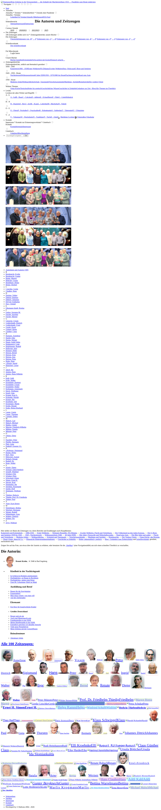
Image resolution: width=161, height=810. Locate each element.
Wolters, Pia (10, 518)
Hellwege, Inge (11, 349)
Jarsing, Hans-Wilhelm (14, 374)
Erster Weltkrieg (34, 69)
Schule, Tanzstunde (41, 82)
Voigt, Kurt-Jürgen (13, 504)
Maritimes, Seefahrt (71, 82)
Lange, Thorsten (12, 414)
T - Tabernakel (67, 110)
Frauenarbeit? (15, 593)
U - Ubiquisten (78, 110)
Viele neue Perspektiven (19, 627)
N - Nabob (62, 104)
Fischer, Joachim (12, 315)
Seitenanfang (10, 796)
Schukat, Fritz (11, 474)
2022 (34, 30)
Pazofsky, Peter (11, 440)
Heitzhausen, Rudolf (13, 346)
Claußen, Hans (11, 291)
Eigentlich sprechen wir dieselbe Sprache (25, 625)
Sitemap (13, 24)
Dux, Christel (11, 304)
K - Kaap (34, 104)
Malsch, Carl (10, 421)
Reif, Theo (10, 455)
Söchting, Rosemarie (13, 487)
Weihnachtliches (28, 82)
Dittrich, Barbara (12, 298)
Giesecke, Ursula (12, 321)
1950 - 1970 (49, 75)
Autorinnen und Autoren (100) (17, 270)
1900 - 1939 (23, 69)
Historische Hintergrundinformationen (40, 539)
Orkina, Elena (11, 436)
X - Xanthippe (38, 117)
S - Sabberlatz (57, 110)
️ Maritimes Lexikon (67, 117)
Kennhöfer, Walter (12, 387)
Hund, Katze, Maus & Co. (13, 539)
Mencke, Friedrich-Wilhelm (16, 427)
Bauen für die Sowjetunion (20, 591)
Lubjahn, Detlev (12, 417)
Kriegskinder (27, 60)
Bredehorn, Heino (12, 283)
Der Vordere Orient (129, 537)
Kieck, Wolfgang (12, 391)
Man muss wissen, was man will (22, 596)
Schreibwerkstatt (12, 43)
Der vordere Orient (96, 82)
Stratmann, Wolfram (13, 491)
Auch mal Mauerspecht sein (20, 618)
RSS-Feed (46, 17)
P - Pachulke (22, 110)
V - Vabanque (15, 117)
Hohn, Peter (10, 361)
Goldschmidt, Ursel (13, 325)
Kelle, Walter (10, 380)
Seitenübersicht (11, 22)
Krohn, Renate (11, 406)
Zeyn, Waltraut (11, 523)
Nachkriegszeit (15, 75)
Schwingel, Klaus (12, 478)
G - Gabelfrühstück (66, 97)
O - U (8, 108)
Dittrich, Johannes (12, 300)
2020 (21, 30)
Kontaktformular (16, 127)
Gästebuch (10, 131)
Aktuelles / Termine (13, 15)
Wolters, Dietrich (12, 516)
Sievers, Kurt (10, 482)
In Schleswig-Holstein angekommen (23, 576)
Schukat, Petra (11, 476)
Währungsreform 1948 (53, 535)
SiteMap (9, 798)
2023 (37, 30)
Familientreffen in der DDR (20, 620)
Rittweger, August (12, 457)
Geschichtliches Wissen (50, 88)
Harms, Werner (11, 340)
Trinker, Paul (10, 499)
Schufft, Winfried (12, 472)
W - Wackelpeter (27, 117)
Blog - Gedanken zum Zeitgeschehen (119, 539)
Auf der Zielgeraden (17, 598)
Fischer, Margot (11, 317)
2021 (25, 30)
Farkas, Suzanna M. (13, 312)
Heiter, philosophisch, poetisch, (90, 539)
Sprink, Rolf (10, 489)
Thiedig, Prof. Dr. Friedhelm (16, 497)
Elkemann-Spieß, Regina (15, 308)
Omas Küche (15, 88)
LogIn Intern (15, 53)
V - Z (8, 115)
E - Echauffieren (46, 97)
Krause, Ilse (10, 400)
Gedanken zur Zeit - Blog (86, 88)
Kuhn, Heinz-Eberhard (14, 408)
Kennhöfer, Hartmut (13, 383)
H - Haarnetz (15, 104)
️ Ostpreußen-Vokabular (85, 117)
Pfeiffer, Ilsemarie (12, 442)
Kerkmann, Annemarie (14, 389)
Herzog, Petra (11, 359)
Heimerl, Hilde (11, 351)
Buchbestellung (24, 133)
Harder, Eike (10, 338)
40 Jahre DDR (39, 75)
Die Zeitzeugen (11, 32)
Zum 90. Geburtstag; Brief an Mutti (23, 582)
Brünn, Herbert (11, 285)
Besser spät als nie (17, 616)
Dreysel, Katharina (13, 302)
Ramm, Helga (11, 453)
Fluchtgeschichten (72, 75)
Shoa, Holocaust (69, 69)
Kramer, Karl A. (12, 395)
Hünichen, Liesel (12, 366)
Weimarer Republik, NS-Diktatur (64, 533)
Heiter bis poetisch (34, 88)
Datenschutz (29, 24)
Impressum (20, 24)
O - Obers (14, 110)
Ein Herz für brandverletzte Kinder (23, 607)
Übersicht (14, 39)
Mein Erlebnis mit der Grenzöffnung (23, 629)
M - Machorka (53, 104)
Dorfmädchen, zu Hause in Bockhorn (24, 578)
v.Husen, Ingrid (11, 363)
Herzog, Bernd (11, 353)
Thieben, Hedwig (12, 495)
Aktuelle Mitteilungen (34, 17)
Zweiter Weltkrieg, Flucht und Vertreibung (96, 533)
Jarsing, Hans (11, 372)
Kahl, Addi (10, 378)
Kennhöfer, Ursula (12, 385)
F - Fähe (55, 97)
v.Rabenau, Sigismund (14, 451)
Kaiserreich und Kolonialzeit (11, 533)
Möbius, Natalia (12, 429)
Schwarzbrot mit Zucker (41, 60)
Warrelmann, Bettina (13, 508)
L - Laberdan (43, 104)
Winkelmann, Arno (13, 514)
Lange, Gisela (11, 412)
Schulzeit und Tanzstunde (56, 537)
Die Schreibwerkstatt (18, 46)
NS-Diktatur (44, 69)
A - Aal (13, 97)
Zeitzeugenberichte (13, 62)
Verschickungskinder (56, 82)
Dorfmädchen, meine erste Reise (22, 580)
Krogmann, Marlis (12, 404)
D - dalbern (36, 97)
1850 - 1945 (10, 67)
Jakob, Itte (9, 370)
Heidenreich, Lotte (13, 344)
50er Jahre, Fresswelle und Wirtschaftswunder (96, 535)
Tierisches (24, 88)
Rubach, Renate (12, 459)
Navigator (7, 4)
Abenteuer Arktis (16, 638)
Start (7, 8)
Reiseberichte (84, 82)
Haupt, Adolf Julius (13, 342)
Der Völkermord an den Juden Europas (129, 533)
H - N (8, 102)
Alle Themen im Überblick (106, 88)
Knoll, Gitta (10, 393)
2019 (12, 30)
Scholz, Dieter (11, 467)
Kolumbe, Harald (12, 397)
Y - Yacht (47, 117)
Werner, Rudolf (11, 512)
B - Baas (19, 97)
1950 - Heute (10, 80)
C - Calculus (27, 97)
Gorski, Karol (11, 327)
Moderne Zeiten (16, 82)
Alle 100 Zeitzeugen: (17, 644)
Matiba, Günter (11, 425)
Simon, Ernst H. (12, 480)
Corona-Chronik (12, 28)
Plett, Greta (10, 444)
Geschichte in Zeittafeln (67, 88)
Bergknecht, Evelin (13, 274)
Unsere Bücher (11, 58)
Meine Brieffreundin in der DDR (22, 622)
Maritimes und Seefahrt (96, 537)
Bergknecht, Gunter (13, 276)
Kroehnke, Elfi (11, 402)
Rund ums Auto (85, 75)
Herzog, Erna (11, 355)
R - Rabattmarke (45, 110)
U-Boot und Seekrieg (83, 69)
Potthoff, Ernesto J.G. (14, 446)
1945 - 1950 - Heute (13, 73)
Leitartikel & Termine (18, 17)
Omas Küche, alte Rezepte (149, 537)
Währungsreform (27, 75)
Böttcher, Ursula (12, 281)
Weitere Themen (12, 86)
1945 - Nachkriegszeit (33, 535)
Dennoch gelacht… (57, 60)
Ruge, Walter (10, 463)
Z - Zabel (54, 117)
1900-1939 (30, 533)
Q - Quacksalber (33, 110)
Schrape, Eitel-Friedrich (14, 470)
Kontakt (9, 120)
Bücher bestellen (16, 60)
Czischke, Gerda (12, 289)
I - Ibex (22, 104)
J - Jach (28, 104)
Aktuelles (9, 10)
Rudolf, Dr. (10, 461)
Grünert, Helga (11, 329)
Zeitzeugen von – (27, 39)
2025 (46, 30)
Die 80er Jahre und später (141, 535)
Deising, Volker (11, 295)
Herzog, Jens (10, 357)
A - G (8, 95)
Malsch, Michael (12, 423)
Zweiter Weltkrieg (56, 69)
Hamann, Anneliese (13, 336)
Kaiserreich (14, 69)
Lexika (8, 91)
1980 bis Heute (59, 75)
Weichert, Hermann (13, 510)
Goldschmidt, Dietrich (14, 323)
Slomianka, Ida (11, 484)
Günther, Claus (11, 332)
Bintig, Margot (11, 278)
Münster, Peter (11, 431)
